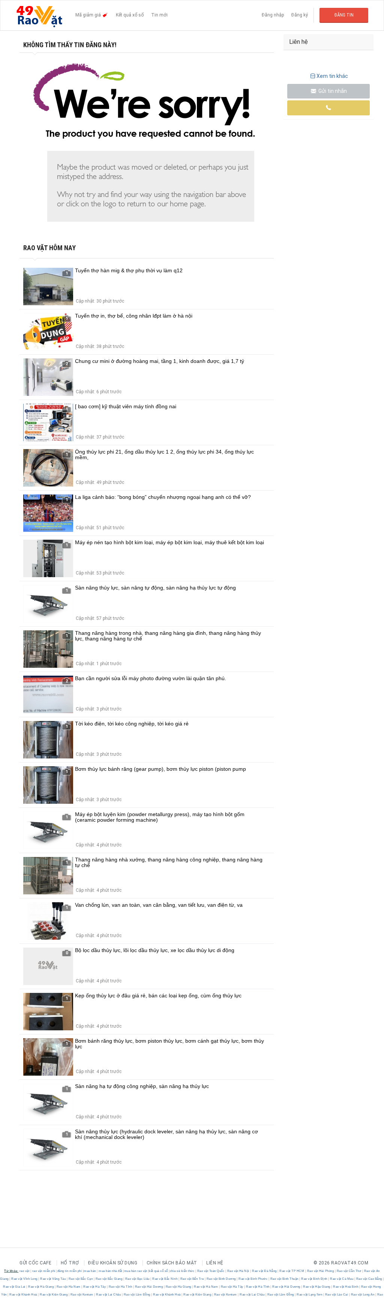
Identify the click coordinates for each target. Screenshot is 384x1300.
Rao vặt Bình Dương (221, 1279)
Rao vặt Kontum (81, 1294)
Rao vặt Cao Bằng (369, 1279)
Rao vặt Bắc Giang (108, 1279)
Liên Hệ (215, 1263)
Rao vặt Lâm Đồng (137, 1294)
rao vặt (25, 1271)
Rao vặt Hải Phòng (320, 1271)
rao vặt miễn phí (44, 1271)
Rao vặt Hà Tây (94, 1286)
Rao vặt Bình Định (314, 1279)
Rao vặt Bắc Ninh (165, 1279)
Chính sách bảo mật (172, 1263)
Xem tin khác (332, 76)
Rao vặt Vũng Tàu (53, 1279)
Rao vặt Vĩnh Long (24, 1279)
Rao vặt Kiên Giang (54, 1294)
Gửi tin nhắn (332, 91)
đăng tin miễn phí (69, 1271)
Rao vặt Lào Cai (336, 1294)
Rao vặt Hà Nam (68, 1286)
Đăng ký (299, 15)
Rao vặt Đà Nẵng (264, 1271)
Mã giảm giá (88, 15)
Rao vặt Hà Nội (238, 1271)
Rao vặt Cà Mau (341, 1279)
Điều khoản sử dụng (112, 1263)
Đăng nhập (273, 15)
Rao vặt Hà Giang (41, 1286)
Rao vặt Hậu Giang (317, 1286)
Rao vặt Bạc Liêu (137, 1279)
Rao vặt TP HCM (292, 1271)
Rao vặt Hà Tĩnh (120, 1286)
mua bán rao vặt (135, 1271)
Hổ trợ (70, 1263)
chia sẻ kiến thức (182, 1271)
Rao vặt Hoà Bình (345, 1286)
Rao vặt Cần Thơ (349, 1271)
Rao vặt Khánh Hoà (23, 1294)
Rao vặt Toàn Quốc (210, 1271)
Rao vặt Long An (362, 1294)
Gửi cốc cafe (35, 1263)
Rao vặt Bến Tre (192, 1279)
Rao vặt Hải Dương (149, 1286)
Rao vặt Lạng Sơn (309, 1294)
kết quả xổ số (158, 1271)
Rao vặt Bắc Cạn (81, 1279)
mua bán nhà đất (110, 1271)
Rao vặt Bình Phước (253, 1279)
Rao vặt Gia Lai (14, 1286)
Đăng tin (344, 15)
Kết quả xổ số (130, 15)
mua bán (90, 1271)
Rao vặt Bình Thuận (284, 1279)
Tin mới (159, 15)
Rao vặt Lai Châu (108, 1294)
